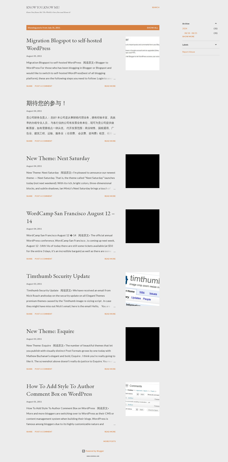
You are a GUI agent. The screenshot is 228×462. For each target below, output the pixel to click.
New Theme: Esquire (50, 331)
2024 (184, 28)
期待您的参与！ (46, 103)
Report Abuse (188, 51)
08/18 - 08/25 (190, 33)
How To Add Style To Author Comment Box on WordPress (60, 390)
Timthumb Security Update (58, 276)
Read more (110, 86)
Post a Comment (43, 86)
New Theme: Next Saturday (58, 158)
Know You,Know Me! (43, 7)
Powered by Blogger (94, 451)
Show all (152, 27)
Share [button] (29, 86)
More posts (109, 441)
